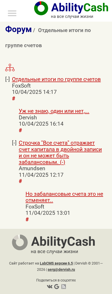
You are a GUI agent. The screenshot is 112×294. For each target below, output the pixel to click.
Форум (18, 29)
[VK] (49, 286)
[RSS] (62, 286)
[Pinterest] (56, 286)
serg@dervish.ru (61, 269)
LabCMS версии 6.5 (56, 263)
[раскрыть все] (10, 70)
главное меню (1, 1)
